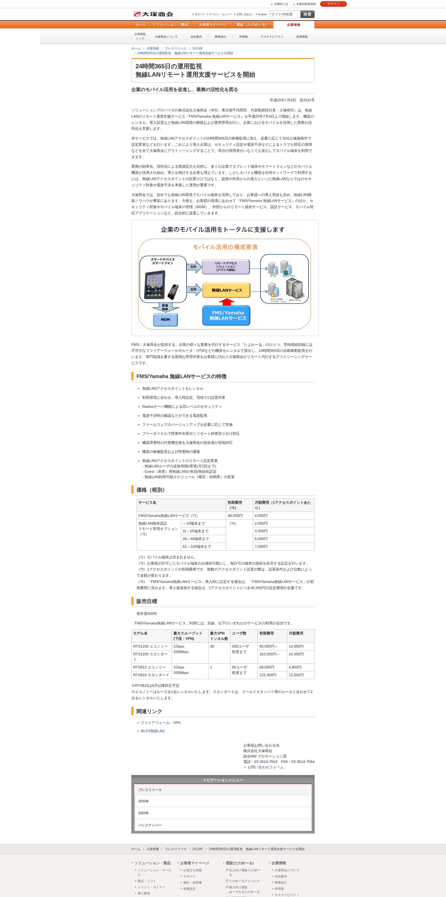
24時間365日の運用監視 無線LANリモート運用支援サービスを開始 (257, 849)
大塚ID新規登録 (306, 3)
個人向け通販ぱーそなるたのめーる (244, 889)
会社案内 (196, 36)
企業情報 (293, 25)
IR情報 (243, 36)
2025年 (143, 813)
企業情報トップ (140, 36)
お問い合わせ (244, 14)
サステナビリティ (272, 36)
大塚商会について (166, 36)
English (262, 14)
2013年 (198, 849)
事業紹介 (220, 36)
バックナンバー (150, 825)
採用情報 (302, 36)
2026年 (143, 801)
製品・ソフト (147, 881)
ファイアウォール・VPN (160, 722)
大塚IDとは (281, 3)
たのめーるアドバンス (244, 881)
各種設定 (189, 888)
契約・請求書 (192, 882)
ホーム (141, 24)
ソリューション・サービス (155, 872)
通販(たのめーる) (240, 863)
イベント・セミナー (220, 14)
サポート (200, 14)
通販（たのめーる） (252, 24)
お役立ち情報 (192, 870)
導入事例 (144, 893)
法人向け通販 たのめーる (245, 872)
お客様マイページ (212, 24)
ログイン (333, 4)
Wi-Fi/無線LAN (152, 731)
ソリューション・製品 (170, 24)
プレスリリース (150, 790)
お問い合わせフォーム (266, 767)
